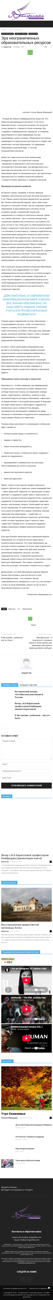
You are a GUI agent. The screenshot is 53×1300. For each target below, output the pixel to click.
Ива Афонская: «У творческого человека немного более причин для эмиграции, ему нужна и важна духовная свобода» (40, 643)
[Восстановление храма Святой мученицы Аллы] (26, 905)
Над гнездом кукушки (25, 1149)
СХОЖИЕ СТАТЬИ (10, 685)
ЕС (19, 609)
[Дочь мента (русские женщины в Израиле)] (7, 1130)
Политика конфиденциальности (15, 1288)
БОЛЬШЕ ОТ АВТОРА (28, 685)
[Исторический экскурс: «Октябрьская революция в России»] (7, 696)
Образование (33, 34)
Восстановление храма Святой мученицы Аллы (20, 926)
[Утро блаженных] (26, 1088)
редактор (7, 47)
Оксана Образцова (9, 1118)
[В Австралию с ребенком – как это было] (7, 720)
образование (27, 609)
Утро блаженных (13, 1113)
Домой (3, 30)
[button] (49, 24)
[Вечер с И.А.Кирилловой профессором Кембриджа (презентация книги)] (7, 708)
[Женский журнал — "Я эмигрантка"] (26, 10)
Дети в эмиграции (7, 34)
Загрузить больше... (9, 1187)
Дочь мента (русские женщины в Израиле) (34, 1125)
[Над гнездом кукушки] (7, 1153)
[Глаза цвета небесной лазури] (7, 1163)
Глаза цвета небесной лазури (28, 1160)
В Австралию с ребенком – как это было (12, 639)
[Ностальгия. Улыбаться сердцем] (7, 1141)
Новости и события (21, 34)
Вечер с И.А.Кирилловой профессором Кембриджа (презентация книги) (28, 706)
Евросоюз (12, 609)
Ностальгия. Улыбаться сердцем (30, 1137)
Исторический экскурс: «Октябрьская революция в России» (29, 694)
